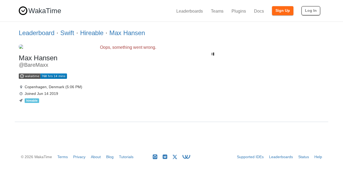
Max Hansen (127, 32)
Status (303, 157)
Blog (110, 157)
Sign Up (282, 10)
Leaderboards (189, 11)
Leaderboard (36, 32)
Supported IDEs (250, 157)
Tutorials (126, 157)
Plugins (239, 11)
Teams (217, 11)
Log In (311, 10)
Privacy (79, 157)
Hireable (91, 32)
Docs (259, 11)
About (96, 157)
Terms (62, 157)
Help (318, 157)
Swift (67, 32)
